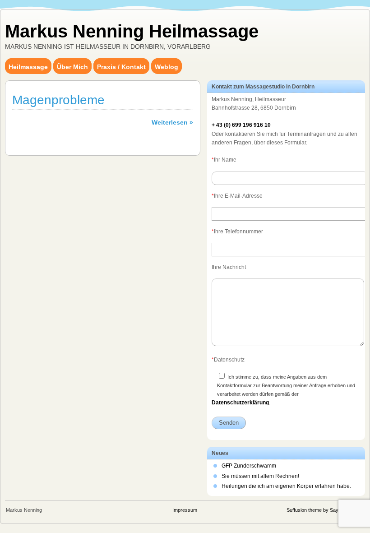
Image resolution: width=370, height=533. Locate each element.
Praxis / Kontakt (121, 66)
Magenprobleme (58, 100)
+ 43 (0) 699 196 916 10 (241, 125)
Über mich (72, 66)
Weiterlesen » (172, 122)
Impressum (184, 510)
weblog (166, 66)
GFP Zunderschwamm (249, 466)
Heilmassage (28, 66)
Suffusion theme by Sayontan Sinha (325, 510)
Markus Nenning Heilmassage (132, 31)
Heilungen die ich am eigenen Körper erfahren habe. (286, 486)
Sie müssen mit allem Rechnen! (260, 476)
